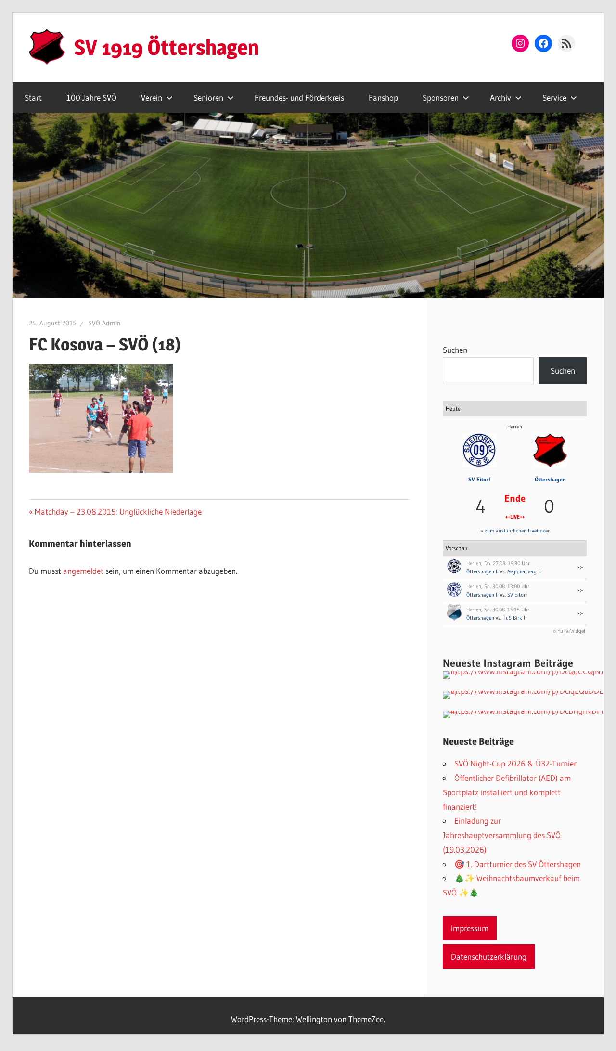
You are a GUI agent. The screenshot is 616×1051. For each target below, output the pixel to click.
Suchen (455, 350)
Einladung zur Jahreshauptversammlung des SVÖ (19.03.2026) (502, 835)
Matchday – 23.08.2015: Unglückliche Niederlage (118, 511)
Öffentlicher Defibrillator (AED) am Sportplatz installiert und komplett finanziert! (507, 792)
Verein (151, 97)
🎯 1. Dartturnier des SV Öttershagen (517, 864)
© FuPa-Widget (569, 630)
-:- (580, 567)
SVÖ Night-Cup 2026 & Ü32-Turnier (515, 763)
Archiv (500, 97)
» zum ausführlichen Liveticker (515, 530)
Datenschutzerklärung (488, 956)
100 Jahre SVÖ (91, 97)
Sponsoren (441, 97)
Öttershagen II (482, 571)
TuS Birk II (514, 617)
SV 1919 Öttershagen (166, 47)
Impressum (469, 928)
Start (33, 97)
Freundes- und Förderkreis (299, 97)
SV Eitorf (479, 479)
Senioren (208, 97)
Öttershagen (550, 479)
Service (554, 97)
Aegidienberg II (524, 571)
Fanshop (383, 97)
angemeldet (83, 571)
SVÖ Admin (104, 323)
